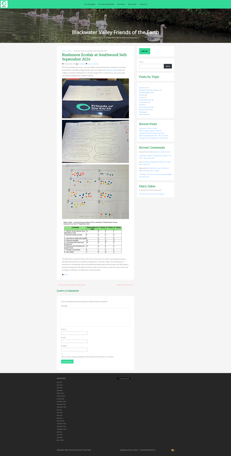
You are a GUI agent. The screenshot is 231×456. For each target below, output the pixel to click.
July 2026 (59, 382)
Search (141, 62)
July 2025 (59, 410)
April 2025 (60, 418)
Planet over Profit (144, 109)
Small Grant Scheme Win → (125, 285)
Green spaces (143, 102)
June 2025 (60, 412)
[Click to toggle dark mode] (173, 450)
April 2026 (60, 390)
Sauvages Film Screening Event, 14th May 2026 (153, 138)
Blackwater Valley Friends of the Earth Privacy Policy (74, 450)
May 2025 (59, 415)
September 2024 (61, 429)
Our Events (121, 4)
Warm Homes (143, 114)
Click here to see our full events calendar (151, 194)
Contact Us (143, 4)
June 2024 (60, 434)
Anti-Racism (142, 88)
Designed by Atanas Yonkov (129, 450)
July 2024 (59, 432)
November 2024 (61, 426)
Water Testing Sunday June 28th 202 (150, 131)
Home (64, 51)
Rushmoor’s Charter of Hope (148, 128)
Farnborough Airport (145, 100)
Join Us (145, 51)
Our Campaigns (89, 4)
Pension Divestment (145, 107)
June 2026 (60, 385)
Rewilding (142, 112)
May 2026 (59, 387)
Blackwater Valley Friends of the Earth (115, 32)
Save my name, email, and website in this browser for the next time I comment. (87, 357)
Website (64, 346)
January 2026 (60, 399)
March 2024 (60, 440)
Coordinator (81, 64)
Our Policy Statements (106, 4)
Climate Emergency (145, 92)
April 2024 (60, 437)
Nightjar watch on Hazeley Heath (160, 152)
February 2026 (61, 396)
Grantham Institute (112, 70)
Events (141, 97)
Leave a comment (93, 64)
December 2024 (61, 423)
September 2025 (61, 407)
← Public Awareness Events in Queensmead (71, 285)
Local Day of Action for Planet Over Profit (151, 133)
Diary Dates (132, 4)
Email (63, 337)
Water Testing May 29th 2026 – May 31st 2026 (153, 135)
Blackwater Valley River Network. (149, 90)
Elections (142, 95)
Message (64, 306)
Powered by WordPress (147, 450)
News (69, 51)
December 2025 (61, 401)
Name (64, 329)
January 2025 (60, 421)
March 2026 (60, 393)
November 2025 (61, 404)
